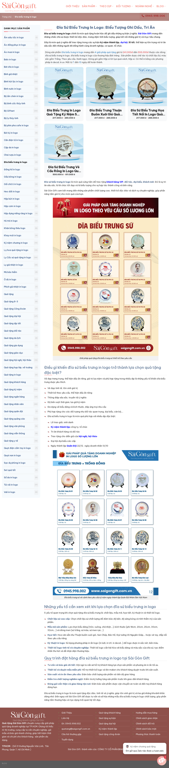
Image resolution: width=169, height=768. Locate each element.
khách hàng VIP (115, 182)
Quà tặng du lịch (12, 338)
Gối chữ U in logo (12, 184)
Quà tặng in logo (12, 374)
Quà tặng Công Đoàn (15, 308)
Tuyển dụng (68, 739)
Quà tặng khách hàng (15, 382)
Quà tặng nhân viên (14, 404)
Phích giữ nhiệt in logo (15, 286)
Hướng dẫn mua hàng (146, 712)
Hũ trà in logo (11, 220)
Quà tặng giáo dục (13, 352)
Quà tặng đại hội (12, 316)
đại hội (124, 42)
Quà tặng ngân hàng (14, 396)
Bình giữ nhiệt (10, 74)
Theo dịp (106, 6)
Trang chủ (6, 17)
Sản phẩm (88, 6)
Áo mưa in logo (12, 52)
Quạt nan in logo (12, 455)
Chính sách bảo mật (146, 729)
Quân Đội (72, 445)
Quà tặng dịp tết (12, 323)
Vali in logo (9, 492)
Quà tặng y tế (11, 440)
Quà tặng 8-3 (11, 301)
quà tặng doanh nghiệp (13, 726)
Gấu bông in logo (13, 176)
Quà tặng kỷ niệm (13, 389)
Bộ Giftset (9, 110)
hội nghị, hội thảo (88, 436)
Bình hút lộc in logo (13, 81)
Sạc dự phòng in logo (14, 462)
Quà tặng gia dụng (13, 345)
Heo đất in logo (12, 191)
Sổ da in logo (10, 477)
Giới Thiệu (72, 6)
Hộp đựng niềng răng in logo (18, 213)
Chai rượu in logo (12, 155)
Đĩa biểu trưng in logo (15, 162)
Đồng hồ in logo (12, 169)
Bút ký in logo (11, 132)
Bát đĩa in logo (11, 67)
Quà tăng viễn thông (14, 433)
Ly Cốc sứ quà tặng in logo (17, 257)
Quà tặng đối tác (12, 330)
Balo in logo (10, 59)
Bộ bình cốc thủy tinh (14, 103)
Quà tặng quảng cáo (14, 418)
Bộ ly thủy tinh (11, 118)
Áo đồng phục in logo (15, 45)
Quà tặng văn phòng (14, 426)
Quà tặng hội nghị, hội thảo (17, 360)
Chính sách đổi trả (145, 723)
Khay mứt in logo (12, 235)
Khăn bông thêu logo (14, 228)
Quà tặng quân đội (13, 411)
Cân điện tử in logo (13, 140)
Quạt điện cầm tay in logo (17, 448)
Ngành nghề (143, 6)
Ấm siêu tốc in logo (14, 37)
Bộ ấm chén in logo (14, 96)
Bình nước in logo (12, 88)
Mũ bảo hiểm (10, 272)
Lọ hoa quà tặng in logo (16, 250)
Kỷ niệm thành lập (60, 427)
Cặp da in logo (11, 147)
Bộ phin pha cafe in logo (16, 125)
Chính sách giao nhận (147, 718)
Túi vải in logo (11, 484)
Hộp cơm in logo (12, 206)
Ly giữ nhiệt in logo (13, 265)
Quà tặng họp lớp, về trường (18, 367)
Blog (160, 6)
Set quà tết (10, 470)
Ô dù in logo (10, 279)
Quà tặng (8, 294)
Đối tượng (123, 6)
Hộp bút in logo (12, 198)
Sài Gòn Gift (145, 33)
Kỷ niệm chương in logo (16, 242)
